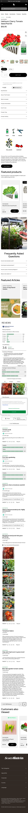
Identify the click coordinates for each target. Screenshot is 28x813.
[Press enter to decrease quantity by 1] (2, 75)
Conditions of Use (5, 802)
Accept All (14, 411)
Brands (6, 14)
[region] (14, 406)
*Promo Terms (7, 803)
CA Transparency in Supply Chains (11, 800)
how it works (7, 166)
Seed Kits (24, 14)
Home (2, 14)
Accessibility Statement (14, 799)
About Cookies (19, 798)
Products (19, 14)
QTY (2, 71)
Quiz (19, 1)
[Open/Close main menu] (2, 4)
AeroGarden (12, 14)
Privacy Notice (12, 802)
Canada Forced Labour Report (19, 800)
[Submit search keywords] (2, 8)
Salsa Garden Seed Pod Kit (9, 739)
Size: (2, 66)
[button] (1, 1)
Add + (11, 744)
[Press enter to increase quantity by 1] (6, 75)
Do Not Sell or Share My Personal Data (8, 798)
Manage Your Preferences (14, 408)
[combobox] (14, 8)
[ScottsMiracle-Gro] (14, 4)
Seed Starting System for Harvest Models (8, 206)
